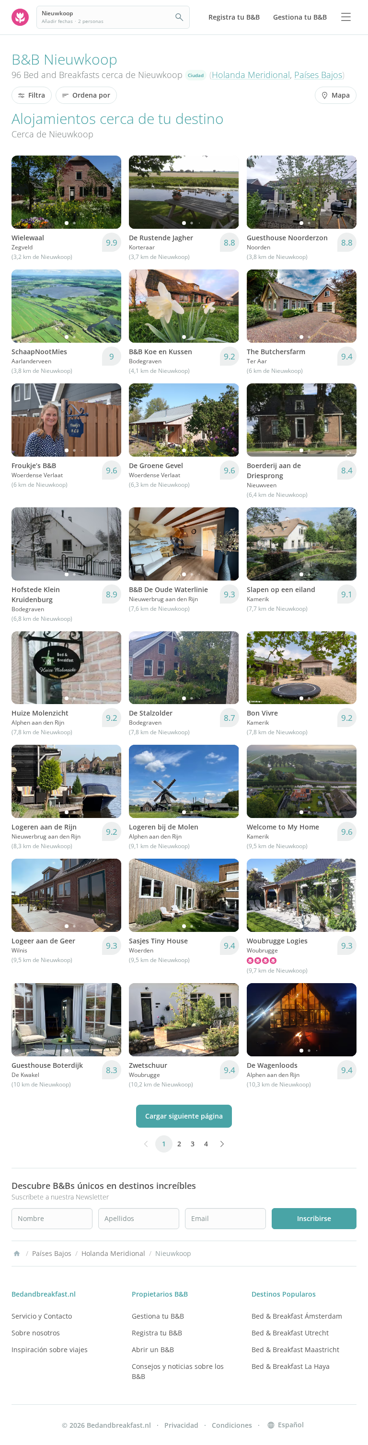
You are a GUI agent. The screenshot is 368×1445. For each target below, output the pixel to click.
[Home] (17, 1253)
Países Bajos (318, 74)
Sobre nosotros (36, 1332)
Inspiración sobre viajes (50, 1349)
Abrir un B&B (153, 1349)
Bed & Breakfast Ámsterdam (297, 1316)
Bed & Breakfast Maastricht (295, 1349)
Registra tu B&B (157, 1332)
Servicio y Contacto (42, 1316)
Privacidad (181, 1425)
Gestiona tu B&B (158, 1316)
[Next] (107, 192)
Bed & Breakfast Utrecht (290, 1332)
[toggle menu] (346, 17)
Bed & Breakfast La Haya (291, 1366)
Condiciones (232, 1425)
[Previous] (25, 192)
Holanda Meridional (251, 74)
